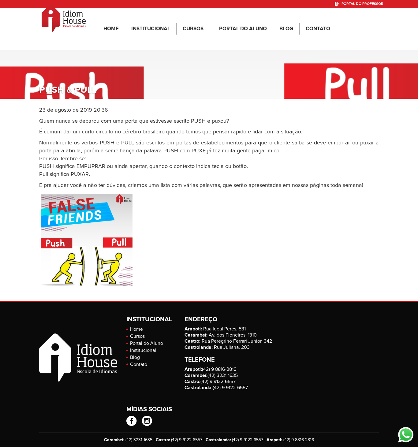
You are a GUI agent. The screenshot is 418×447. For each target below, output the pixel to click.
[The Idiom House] (64, 15)
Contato (138, 364)
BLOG (286, 29)
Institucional (143, 350)
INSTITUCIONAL (150, 29)
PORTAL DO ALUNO (243, 29)
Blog (135, 357)
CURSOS (193, 29)
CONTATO (318, 29)
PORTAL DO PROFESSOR (362, 4)
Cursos (137, 336)
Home (136, 329)
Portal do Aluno (146, 343)
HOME (111, 29)
